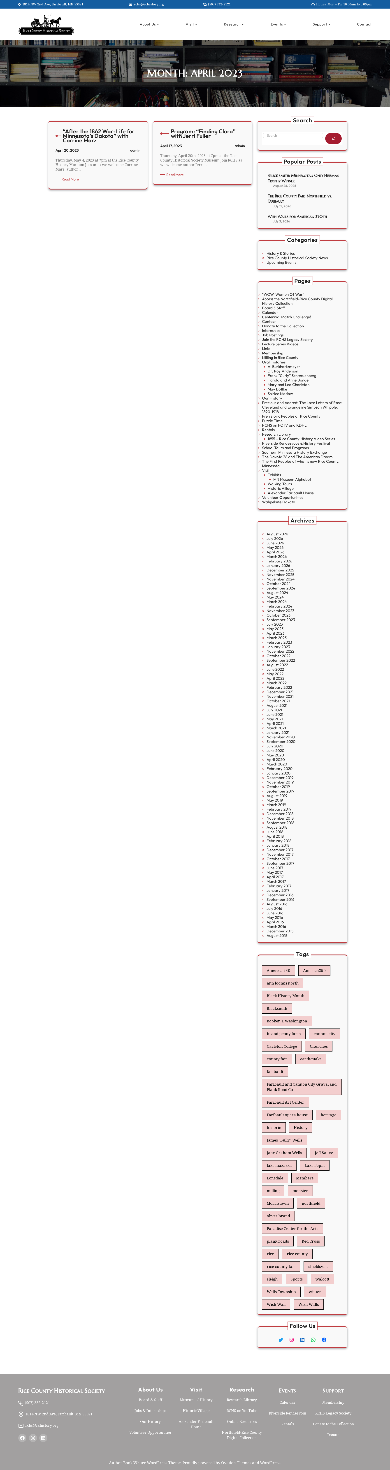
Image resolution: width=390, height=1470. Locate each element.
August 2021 (277, 705)
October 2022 (278, 655)
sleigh (272, 1279)
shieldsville (318, 1266)
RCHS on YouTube (242, 1410)
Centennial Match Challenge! (286, 316)
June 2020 (275, 750)
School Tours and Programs (285, 447)
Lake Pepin (315, 1165)
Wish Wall (276, 1304)
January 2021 (278, 732)
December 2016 (280, 894)
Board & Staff (273, 307)
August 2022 (277, 664)
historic (274, 1127)
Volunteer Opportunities (282, 497)
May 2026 (275, 547)
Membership (272, 353)
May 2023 (275, 628)
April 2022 (275, 678)
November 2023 (280, 610)
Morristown (278, 1203)
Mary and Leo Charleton (288, 384)
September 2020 (281, 741)
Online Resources (242, 1421)
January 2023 (278, 646)
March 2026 (277, 556)
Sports (296, 1279)
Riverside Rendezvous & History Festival (296, 443)
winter (315, 1291)
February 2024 (279, 606)
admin (135, 150)
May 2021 (275, 719)
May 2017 (275, 872)
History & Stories (281, 253)
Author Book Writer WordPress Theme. (145, 1462)
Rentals (268, 429)
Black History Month (285, 995)
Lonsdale (275, 1178)
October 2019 (278, 786)
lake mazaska (279, 1165)
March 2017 (276, 881)
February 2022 (279, 687)
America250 (314, 970)
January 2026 (278, 565)
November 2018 (280, 818)
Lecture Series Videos (280, 344)
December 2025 (280, 570)
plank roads (278, 1241)
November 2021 (280, 696)
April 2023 (275, 633)
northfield (311, 1203)
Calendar (270, 312)
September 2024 (281, 588)
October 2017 (278, 858)
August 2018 (277, 827)
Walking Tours (280, 483)
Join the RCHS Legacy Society (287, 339)
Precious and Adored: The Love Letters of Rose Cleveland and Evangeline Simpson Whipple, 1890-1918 (302, 407)
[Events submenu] (285, 24)
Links (266, 348)
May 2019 (275, 800)
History (301, 1127)
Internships (271, 330)
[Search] (333, 138)
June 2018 (275, 831)
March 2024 (277, 601)
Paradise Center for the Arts (292, 1228)
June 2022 (275, 669)
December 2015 (280, 931)
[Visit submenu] (196, 24)
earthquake (311, 1058)
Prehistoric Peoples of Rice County (291, 416)
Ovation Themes (236, 1462)
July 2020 (275, 746)
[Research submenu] (243, 24)
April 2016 (275, 922)
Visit (265, 470)
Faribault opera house (287, 1114)
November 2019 (280, 782)
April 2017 (275, 876)
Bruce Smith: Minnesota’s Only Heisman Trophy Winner (303, 178)
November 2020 (281, 737)
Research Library (276, 434)
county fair (277, 1058)
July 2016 (274, 908)
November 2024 (281, 579)
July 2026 (275, 538)
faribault (275, 1071)
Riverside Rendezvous (287, 1413)
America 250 (278, 970)
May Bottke (277, 389)
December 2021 (280, 691)
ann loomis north (283, 983)
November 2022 (280, 651)
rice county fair (281, 1266)
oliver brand (278, 1215)
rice (270, 1253)
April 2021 (275, 723)
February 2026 (279, 561)
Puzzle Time (272, 420)
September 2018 (280, 822)
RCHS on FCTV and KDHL (284, 425)
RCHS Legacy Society (333, 1413)
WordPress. (270, 1462)
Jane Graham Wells (284, 1152)
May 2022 (275, 673)
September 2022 (281, 660)
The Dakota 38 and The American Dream (297, 456)
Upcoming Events (281, 262)
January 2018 (278, 845)
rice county (297, 1253)
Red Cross (311, 1241)
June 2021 (275, 714)
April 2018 (275, 836)
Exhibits (274, 474)
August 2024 (277, 592)
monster (300, 1190)
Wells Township (281, 1291)
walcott (322, 1279)
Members (304, 1178)
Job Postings (272, 335)
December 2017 (280, 849)
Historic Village (281, 488)
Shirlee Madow (280, 393)
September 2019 (281, 791)
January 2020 (278, 773)
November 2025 (280, 574)
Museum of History (196, 1399)
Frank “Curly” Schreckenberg (292, 375)
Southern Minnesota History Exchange (294, 452)
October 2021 (278, 700)
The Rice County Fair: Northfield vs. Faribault (300, 198)
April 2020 (276, 759)
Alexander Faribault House (291, 492)
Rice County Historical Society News (297, 257)
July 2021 (274, 709)
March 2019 (276, 804)
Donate (333, 1434)
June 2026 (275, 543)
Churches (319, 1046)
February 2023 (279, 642)
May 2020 (275, 755)
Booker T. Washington (287, 1021)
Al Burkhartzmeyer (284, 366)
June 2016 (275, 913)
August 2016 (277, 903)
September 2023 (281, 619)
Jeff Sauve (324, 1152)
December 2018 (280, 813)
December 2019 (280, 777)
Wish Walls (308, 1304)
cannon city (324, 1033)
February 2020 (279, 768)
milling (273, 1190)
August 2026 (277, 534)
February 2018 (279, 840)
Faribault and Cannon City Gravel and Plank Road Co (302, 1087)
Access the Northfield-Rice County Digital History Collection (297, 301)
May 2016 (275, 917)
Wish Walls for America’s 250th (297, 216)
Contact (269, 321)
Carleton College (282, 1046)
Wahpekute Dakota (278, 501)
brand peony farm (284, 1033)
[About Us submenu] (158, 24)
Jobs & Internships (150, 1410)
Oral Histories (274, 362)
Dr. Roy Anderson (283, 371)
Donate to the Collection (283, 326)
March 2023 (277, 637)
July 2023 (275, 624)
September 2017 (280, 863)
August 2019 (277, 795)
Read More (71, 179)
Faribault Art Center (285, 1102)
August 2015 (277, 935)
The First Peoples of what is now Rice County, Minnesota (300, 463)
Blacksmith (277, 1008)
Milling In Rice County (280, 357)
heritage (328, 1114)
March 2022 (277, 682)
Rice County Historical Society (61, 1391)
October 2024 (279, 583)
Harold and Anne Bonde (288, 380)
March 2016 (276, 926)
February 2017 (279, 885)
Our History (272, 398)
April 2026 (276, 552)
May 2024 (275, 597)
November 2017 (280, 854)
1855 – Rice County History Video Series (301, 438)
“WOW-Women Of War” (283, 294)
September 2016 (281, 899)
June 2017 (275, 867)
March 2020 (277, 764)
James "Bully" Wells (284, 1140)
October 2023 (278, 615)
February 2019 (279, 809)
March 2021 (276, 728)
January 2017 (278, 890)
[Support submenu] (329, 24)
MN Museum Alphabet (292, 479)
